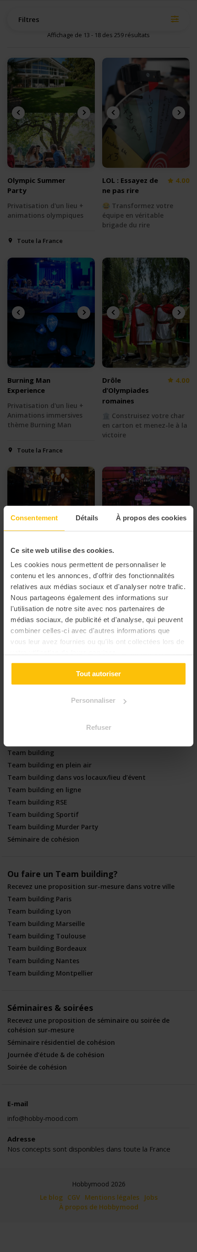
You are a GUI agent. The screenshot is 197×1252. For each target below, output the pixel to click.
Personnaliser (93, 700)
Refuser (98, 727)
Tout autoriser (98, 674)
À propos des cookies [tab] (151, 518)
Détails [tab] (87, 518)
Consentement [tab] (34, 518)
